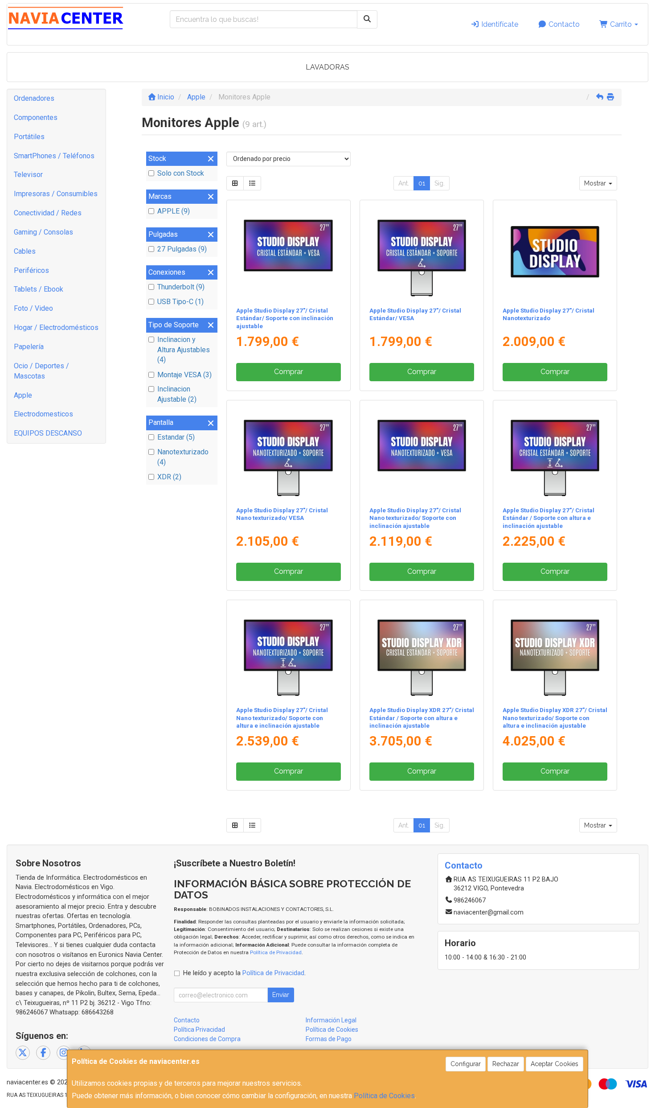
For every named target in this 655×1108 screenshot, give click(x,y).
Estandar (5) (176, 437)
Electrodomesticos (43, 414)
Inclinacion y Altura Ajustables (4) (183, 349)
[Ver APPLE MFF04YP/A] (288, 651)
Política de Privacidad (276, 952)
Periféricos (31, 270)
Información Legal (331, 1020)
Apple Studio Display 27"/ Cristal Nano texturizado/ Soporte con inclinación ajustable (415, 518)
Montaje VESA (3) (184, 375)
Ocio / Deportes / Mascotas (41, 371)
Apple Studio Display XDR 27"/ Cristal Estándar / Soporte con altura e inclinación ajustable (421, 718)
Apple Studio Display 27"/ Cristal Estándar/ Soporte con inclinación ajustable (284, 318)
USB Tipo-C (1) (180, 301)
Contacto (563, 24)
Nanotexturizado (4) (183, 457)
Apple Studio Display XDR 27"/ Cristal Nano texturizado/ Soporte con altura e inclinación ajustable (555, 718)
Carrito (621, 24)
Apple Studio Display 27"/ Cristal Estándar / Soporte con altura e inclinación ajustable (548, 518)
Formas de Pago (329, 1038)
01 (421, 183)
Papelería (29, 346)
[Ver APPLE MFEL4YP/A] (422, 651)
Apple (23, 395)
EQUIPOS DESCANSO (48, 433)
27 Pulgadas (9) (182, 249)
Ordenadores (34, 98)
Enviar (280, 994)
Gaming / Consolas (43, 232)
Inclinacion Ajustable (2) (176, 394)
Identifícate (498, 24)
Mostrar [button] (596, 183)
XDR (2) (169, 477)
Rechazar (505, 1063)
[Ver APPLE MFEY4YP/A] (422, 251)
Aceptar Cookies (554, 1063)
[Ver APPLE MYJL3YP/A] (555, 251)
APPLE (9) (173, 211)
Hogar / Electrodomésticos (56, 327)
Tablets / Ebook (38, 289)
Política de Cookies (384, 1096)
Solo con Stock (180, 173)
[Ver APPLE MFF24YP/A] (288, 451)
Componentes (35, 117)
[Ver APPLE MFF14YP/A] (422, 451)
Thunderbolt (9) (181, 287)
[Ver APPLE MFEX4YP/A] (288, 251)
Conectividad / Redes (48, 213)
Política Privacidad (199, 1029)
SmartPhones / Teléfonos (54, 156)
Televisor (28, 174)
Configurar (465, 1063)
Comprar (288, 371)
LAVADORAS (327, 67)
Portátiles (29, 136)
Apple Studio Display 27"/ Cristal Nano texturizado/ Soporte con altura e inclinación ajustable (282, 718)
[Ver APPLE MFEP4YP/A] (555, 651)
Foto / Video (33, 308)
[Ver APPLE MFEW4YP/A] (555, 451)
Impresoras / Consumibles (56, 193)
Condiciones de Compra (207, 1038)
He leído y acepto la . (244, 973)
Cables (25, 251)
